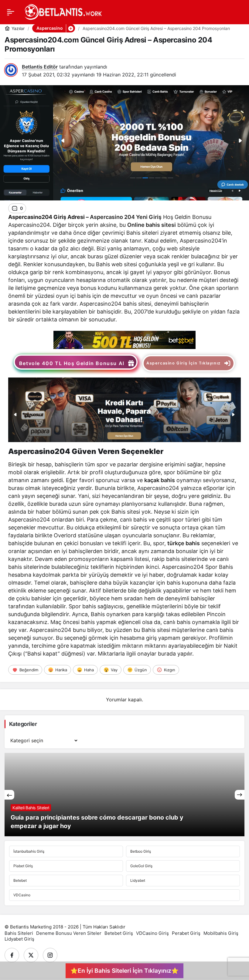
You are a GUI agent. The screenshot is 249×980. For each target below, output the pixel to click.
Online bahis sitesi (151, 225)
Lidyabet (137, 880)
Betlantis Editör (40, 67)
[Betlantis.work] (63, 11)
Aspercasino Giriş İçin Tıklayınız (183, 363)
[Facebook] (12, 955)
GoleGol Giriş (141, 866)
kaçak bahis (159, 480)
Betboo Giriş (140, 851)
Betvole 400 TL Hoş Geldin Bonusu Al (71, 363)
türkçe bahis (183, 543)
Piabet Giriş (23, 866)
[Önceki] (9, 795)
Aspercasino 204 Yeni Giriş (126, 217)
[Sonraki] (239, 795)
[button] (70, 28)
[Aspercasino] (124, 339)
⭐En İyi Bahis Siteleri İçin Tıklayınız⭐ (124, 970)
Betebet (20, 880)
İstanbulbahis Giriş (28, 851)
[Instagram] (50, 955)
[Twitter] (31, 955)
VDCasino (21, 895)
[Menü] (11, 12)
